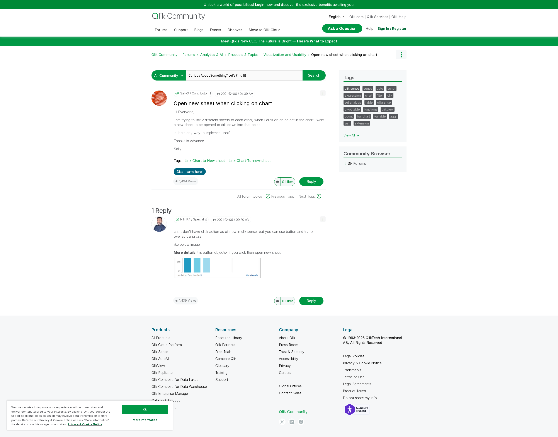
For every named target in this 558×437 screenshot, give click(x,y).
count (349, 116)
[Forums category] (346, 163)
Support (221, 379)
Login (259, 4)
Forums (188, 54)
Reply (311, 181)
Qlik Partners (225, 345)
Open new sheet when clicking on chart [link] (344, 54)
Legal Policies (353, 356)
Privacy (285, 365)
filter (380, 95)
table (369, 102)
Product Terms (354, 391)
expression (353, 95)
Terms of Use (353, 377)
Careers (285, 372)
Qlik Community (164, 54)
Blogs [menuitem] (198, 30)
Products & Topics (243, 54)
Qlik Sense (159, 352)
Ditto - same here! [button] (189, 171)
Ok (145, 409)
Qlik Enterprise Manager (170, 393)
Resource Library (228, 338)
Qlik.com (356, 17)
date (380, 88)
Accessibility (288, 358)
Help (369, 28)
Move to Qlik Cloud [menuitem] (264, 30)
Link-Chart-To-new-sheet (249, 160)
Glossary (222, 365)
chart (368, 95)
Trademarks (352, 370)
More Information (145, 420)
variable (380, 116)
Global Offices (290, 386)
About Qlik (287, 338)
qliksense (384, 102)
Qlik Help (399, 17)
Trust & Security (291, 352)
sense (368, 88)
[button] (323, 93)
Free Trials (223, 352)
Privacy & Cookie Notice (362, 363)
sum (347, 123)
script (391, 88)
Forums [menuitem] (161, 30)
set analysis (353, 102)
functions (370, 109)
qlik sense (352, 88)
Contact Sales (290, 393)
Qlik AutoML (161, 358)
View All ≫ (351, 135)
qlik (389, 95)
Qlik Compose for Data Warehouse (179, 386)
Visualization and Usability (285, 54)
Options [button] (401, 54)
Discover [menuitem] (235, 30)
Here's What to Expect (317, 41)
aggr (393, 116)
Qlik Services (377, 17)
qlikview (387, 109)
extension (362, 123)
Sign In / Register (392, 28)
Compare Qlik (225, 358)
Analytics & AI (211, 54)
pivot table (352, 109)
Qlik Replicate (162, 372)
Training (221, 372)
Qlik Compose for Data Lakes (174, 379)
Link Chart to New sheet (205, 160)
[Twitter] (282, 422)
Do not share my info (360, 398)
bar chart (363, 116)
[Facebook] (301, 422)
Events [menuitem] (215, 30)
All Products (160, 338)
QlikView (158, 365)
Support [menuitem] (181, 30)
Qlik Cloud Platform (166, 345)
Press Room (288, 345)
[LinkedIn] (291, 422)
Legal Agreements (357, 384)
